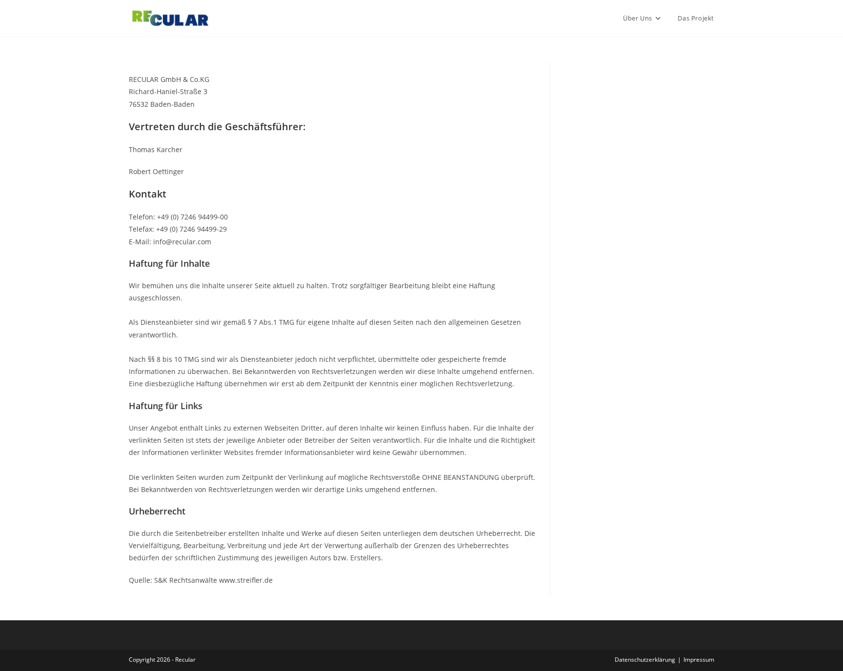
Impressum (698, 659)
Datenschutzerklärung (645, 659)
